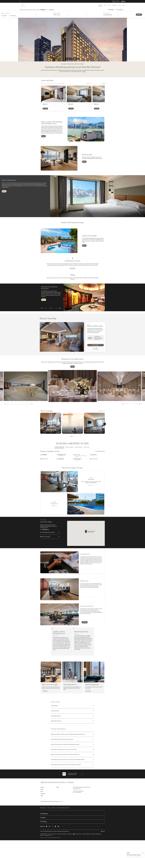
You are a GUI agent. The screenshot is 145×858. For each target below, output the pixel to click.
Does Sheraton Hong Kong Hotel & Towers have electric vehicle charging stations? (68, 759)
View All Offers (100, 410)
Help (51, 835)
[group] (72, 297)
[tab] (59, 447)
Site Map (41, 835)
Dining (109, 5)
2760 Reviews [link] (51, 9)
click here (138, 855)
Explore (43, 299)
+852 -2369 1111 (120, 9)
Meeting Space (61, 458)
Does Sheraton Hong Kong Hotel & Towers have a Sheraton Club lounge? (66, 764)
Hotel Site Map (46, 835)
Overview (100, 5)
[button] (116, 1)
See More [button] (84, 71)
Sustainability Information (56, 720)
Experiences (114, 5)
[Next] (104, 424)
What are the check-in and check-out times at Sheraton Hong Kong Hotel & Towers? (68, 734)
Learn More (72, 268)
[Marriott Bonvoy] (123, 1)
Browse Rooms (95, 345)
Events (119, 5)
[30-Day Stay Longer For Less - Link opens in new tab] (94, 423)
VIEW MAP (112, 9)
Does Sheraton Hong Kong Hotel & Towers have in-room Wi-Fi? (64, 749)
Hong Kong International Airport (48, 532)
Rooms (105, 5)
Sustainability (44, 454)
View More (84, 622)
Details (43, 136)
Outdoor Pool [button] (94, 454)
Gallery (124, 5)
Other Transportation (46, 536)
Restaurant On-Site (62, 454)
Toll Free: (78, 791)
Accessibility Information (56, 715)
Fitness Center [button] (78, 458)
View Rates (45, 108)
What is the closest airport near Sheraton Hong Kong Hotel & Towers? (65, 754)
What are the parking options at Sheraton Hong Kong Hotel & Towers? (65, 744)
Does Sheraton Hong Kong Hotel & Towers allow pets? (62, 739)
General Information (55, 710)
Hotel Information (54, 705)
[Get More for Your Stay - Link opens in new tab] (50, 423)
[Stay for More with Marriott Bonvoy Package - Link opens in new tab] (72, 423)
